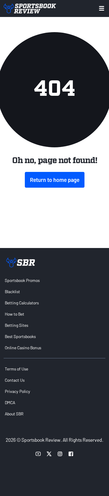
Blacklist (12, 291)
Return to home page (54, 179)
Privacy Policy (17, 391)
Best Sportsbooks (20, 336)
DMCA (10, 402)
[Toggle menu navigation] (101, 8)
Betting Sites (16, 325)
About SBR (14, 413)
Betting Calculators (22, 302)
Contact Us (15, 380)
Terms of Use (16, 368)
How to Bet (14, 314)
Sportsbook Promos (22, 280)
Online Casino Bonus (23, 347)
